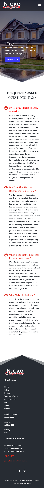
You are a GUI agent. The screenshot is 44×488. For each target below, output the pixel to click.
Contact (7, 409)
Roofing (7, 393)
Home (6, 387)
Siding (6, 390)
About (6, 406)
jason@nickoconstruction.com (15, 461)
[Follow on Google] (24, 471)
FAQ (5, 403)
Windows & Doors (10, 396)
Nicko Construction (15, 480)
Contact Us (12, 59)
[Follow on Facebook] (19, 471)
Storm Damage (10, 399)
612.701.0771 (9, 456)
